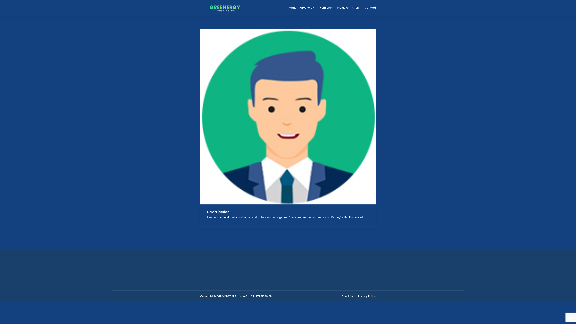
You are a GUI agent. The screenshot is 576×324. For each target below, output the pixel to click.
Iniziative (343, 7)
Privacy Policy (367, 296)
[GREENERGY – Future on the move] (220, 7)
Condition (348, 296)
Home (292, 7)
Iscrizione (326, 7)
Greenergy (307, 7)
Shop (355, 7)
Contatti (370, 7)
